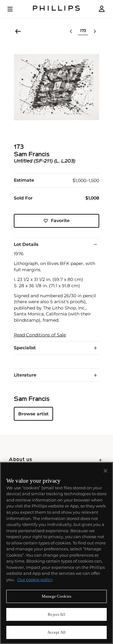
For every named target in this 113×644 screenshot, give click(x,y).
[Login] (101, 9)
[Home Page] (56, 9)
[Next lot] (94, 31)
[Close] (105, 471)
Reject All (56, 614)
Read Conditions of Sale (40, 335)
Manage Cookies (56, 596)
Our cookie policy (35, 579)
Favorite (60, 220)
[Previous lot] (71, 31)
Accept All (56, 632)
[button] (56, 87)
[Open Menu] (14, 9)
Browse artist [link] (33, 414)
